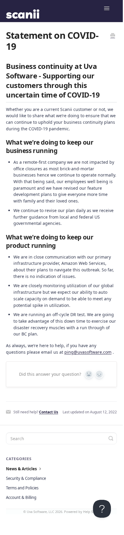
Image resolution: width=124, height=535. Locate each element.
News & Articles (22, 468)
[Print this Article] (112, 35)
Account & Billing (21, 497)
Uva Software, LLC (40, 511)
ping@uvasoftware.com (87, 352)
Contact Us (48, 412)
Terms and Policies (22, 488)
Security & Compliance (26, 478)
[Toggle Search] (110, 438)
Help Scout (91, 511)
